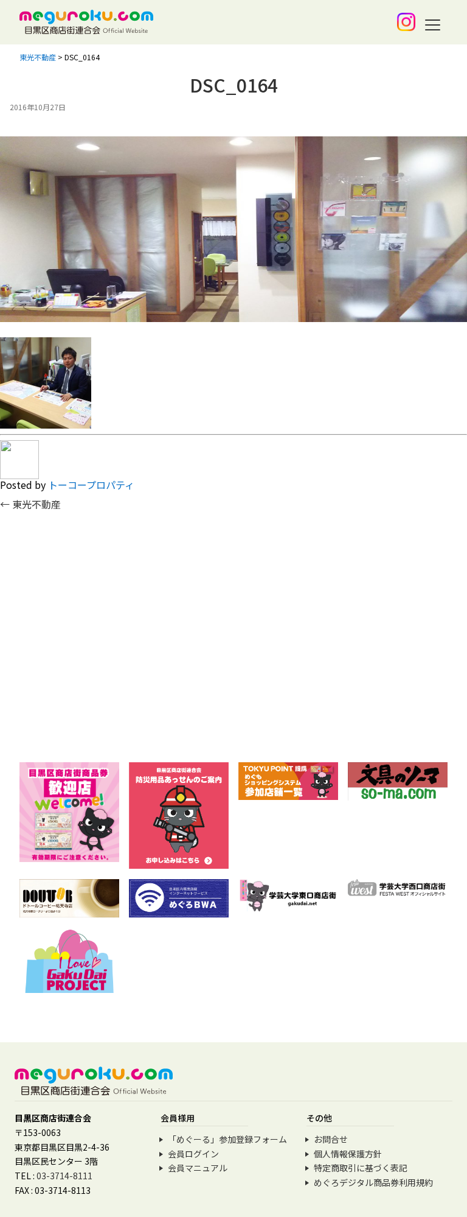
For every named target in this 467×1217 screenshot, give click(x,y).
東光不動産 (30, 504)
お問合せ (331, 1139)
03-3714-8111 (64, 1176)
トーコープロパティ (91, 484)
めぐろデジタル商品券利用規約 (373, 1182)
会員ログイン (193, 1154)
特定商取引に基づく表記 (360, 1168)
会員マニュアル (197, 1168)
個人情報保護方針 (348, 1154)
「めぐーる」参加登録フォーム (227, 1139)
